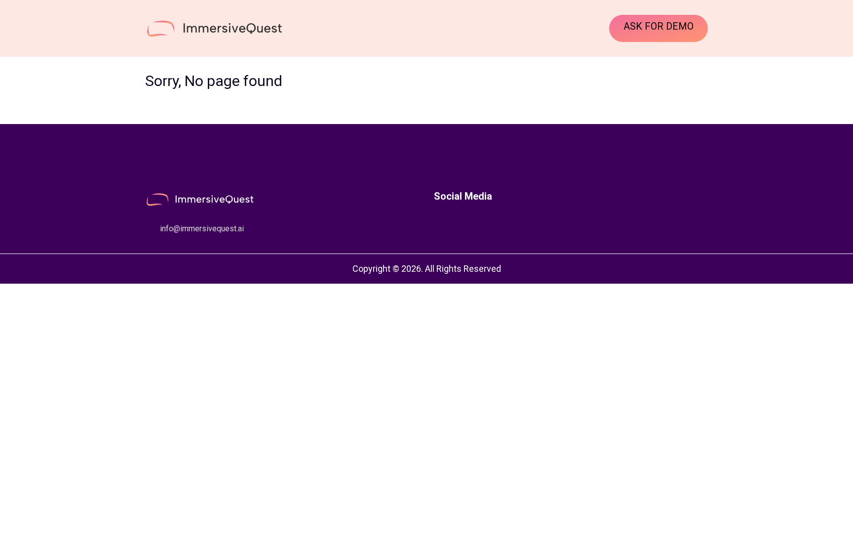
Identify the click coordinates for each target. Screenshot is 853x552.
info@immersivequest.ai (202, 228)
